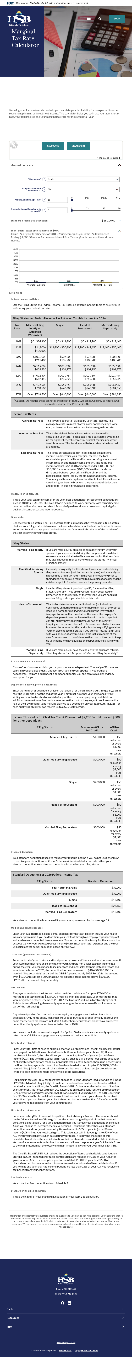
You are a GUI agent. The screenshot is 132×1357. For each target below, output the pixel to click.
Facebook (62, 1303)
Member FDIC (65, 1350)
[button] (66, 165)
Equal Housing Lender (88, 1350)
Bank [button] (10, 1309)
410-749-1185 (70, 1293)
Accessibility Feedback (66, 1343)
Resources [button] (13, 1317)
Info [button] (9, 1326)
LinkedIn (69, 1303)
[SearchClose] (99, 18)
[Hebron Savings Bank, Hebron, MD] (19, 19)
